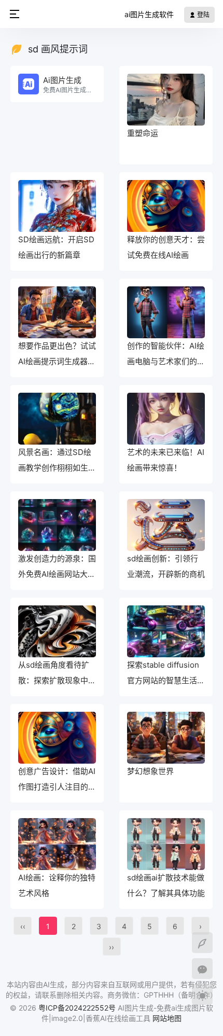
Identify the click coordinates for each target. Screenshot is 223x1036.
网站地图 (167, 1018)
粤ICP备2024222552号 (78, 1007)
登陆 (203, 15)
